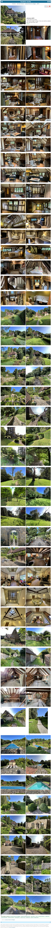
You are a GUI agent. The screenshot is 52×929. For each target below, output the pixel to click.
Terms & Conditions (12, 927)
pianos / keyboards (34, 917)
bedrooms (28, 917)
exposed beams (4, 917)
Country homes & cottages (10, 919)
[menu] (2, 1)
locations (14, 3)
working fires (17, 917)
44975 (38, 3)
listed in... (28, 23)
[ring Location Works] (50, 2)
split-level (47, 916)
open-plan (33, 916)
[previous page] (1, 922)
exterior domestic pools (25, 916)
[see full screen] (45, 6)
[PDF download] (48, 7)
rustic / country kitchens (40, 916)
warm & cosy (22, 917)
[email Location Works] (48, 2)
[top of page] (50, 922)
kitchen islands (11, 917)
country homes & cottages (30, 3)
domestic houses (20, 3)
